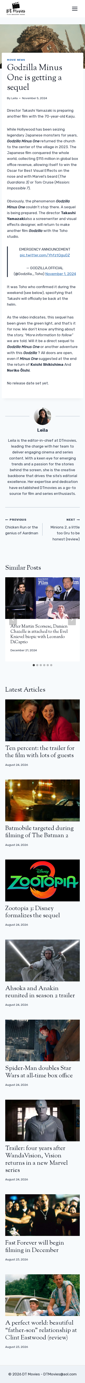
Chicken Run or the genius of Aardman (21, 526)
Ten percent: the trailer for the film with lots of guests (40, 752)
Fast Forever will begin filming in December (34, 1247)
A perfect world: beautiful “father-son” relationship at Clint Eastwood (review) (41, 1330)
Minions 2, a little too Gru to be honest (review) (65, 529)
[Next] (72, 619)
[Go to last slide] (13, 619)
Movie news (16, 59)
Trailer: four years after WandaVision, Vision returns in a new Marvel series (36, 1159)
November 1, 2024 (60, 274)
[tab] (34, 665)
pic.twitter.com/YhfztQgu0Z (45, 255)
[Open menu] (75, 8)
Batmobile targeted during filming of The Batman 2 (39, 832)
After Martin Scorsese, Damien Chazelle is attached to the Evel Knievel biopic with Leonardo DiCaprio (39, 634)
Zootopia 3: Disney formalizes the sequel (32, 912)
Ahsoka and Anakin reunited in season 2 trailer (40, 992)
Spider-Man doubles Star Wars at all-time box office (39, 1072)
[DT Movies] (16, 8)
